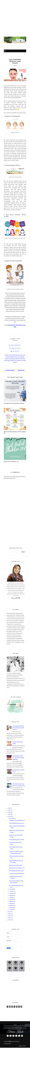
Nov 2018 (11, 889)
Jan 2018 (11, 909)
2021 (9, 810)
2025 (9, 808)
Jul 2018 (11, 897)
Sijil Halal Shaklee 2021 (11, 461)
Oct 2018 (11, 891)
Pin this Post (16, 351)
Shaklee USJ (19, 360)
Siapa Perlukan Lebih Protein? (15, 865)
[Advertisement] (15, 15)
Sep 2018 (11, 893)
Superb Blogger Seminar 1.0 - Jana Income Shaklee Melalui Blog (18, 757)
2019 (9, 814)
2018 (9, 816)
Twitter (15, 964)
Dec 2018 (11, 818)
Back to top (22, 1045)
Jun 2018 (11, 899)
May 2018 (11, 901)
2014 (9, 917)
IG (21, 964)
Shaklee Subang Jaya (11, 360)
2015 (9, 915)
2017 (9, 911)
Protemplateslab (7, 1043)
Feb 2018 (11, 907)
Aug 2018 (11, 895)
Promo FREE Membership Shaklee (16, 839)
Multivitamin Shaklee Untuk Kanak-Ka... (15, 432)
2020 (9, 812)
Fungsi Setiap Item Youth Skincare (16, 873)
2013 (9, 919)
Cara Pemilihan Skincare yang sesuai (17, 355)
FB (9, 964)
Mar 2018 (11, 905)
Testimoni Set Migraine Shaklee (14, 403)
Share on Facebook (15, 345)
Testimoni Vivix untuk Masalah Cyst (17, 820)
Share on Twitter (15, 348)
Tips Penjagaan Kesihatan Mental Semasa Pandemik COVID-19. (18, 727)
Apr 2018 (11, 903)
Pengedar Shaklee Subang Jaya (13, 356)
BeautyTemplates (15, 1041)
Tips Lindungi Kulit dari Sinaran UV (16, 823)
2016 (9, 913)
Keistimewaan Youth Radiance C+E (17, 868)
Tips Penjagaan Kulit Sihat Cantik (16, 870)
